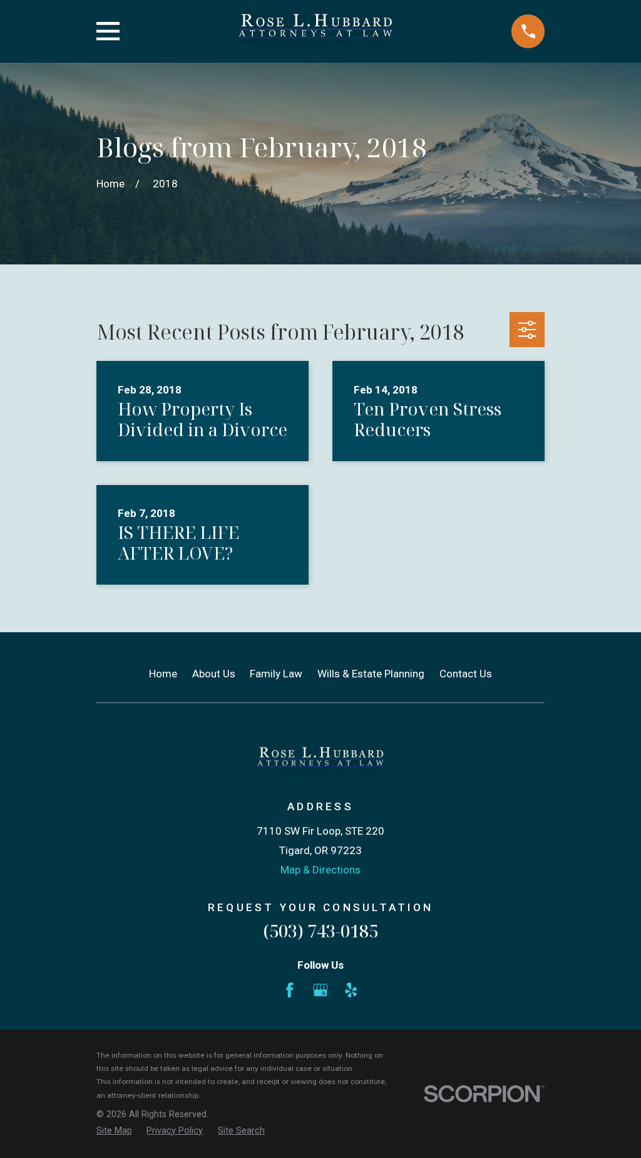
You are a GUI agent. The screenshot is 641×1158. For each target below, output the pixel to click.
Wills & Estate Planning (370, 673)
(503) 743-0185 (320, 930)
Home (163, 673)
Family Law (276, 673)
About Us (213, 673)
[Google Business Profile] (320, 990)
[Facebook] (289, 990)
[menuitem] (114, 1131)
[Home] (315, 31)
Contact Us (465, 673)
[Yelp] (351, 990)
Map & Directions (320, 869)
